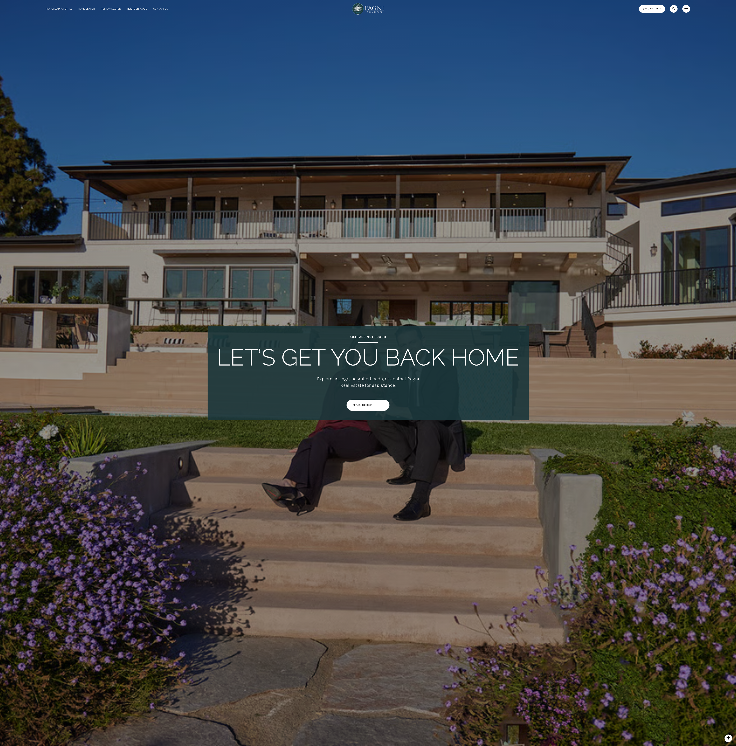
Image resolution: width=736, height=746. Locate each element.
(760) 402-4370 (652, 8)
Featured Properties (59, 8)
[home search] (674, 9)
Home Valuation (111, 8)
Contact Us (160, 8)
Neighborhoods (137, 8)
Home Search (86, 8)
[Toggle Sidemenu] (686, 9)
